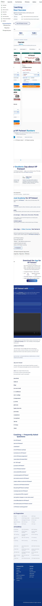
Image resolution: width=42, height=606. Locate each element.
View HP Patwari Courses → (22, 23)
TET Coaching (34, 537)
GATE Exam (34, 516)
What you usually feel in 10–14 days (10, 424)
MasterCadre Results (28, 137)
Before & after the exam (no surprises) (11, 418)
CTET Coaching (34, 540)
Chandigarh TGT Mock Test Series (16, 556)
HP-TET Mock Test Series (15, 559)
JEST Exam (32, 577)
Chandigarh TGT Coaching (15, 538)
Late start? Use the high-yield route (10, 404)
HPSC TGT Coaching (25, 537)
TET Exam (33, 522)
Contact (18, 580)
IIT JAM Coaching (15, 529)
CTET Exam (33, 523)
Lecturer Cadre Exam (35, 518)
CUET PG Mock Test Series (25, 546)
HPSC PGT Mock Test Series (15, 553)
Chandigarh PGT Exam (26, 520)
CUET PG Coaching (25, 529)
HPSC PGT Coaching (15, 534)
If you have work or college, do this (10, 401)
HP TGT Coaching (35, 534)
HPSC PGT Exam (15, 520)
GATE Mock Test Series (36, 546)
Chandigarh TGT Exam (16, 522)
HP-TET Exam (14, 523)
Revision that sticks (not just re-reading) (11, 395)
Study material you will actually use (10, 381)
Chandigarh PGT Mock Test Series (26, 553)
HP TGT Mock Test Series (35, 553)
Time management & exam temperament (12, 398)
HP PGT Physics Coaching (24, 532)
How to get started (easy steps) (10, 428)
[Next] (39, 149)
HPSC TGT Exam (24, 522)
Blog (17, 573)
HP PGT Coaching (15, 531)
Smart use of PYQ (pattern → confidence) (12, 391)
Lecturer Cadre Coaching (34, 532)
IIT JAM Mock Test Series (15, 546)
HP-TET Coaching (15, 540)
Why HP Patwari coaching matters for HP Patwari (13, 345)
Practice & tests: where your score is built (12, 388)
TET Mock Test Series (35, 555)
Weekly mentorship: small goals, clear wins (12, 408)
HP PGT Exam (14, 518)
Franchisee (18, 571)
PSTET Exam (24, 523)
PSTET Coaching (25, 540)
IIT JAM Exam (14, 516)
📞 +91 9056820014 (17, 248)
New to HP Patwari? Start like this (10, 421)
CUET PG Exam (24, 516)
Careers (18, 570)
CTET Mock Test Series (36, 558)
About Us (18, 568)
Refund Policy (19, 578)
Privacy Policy (19, 577)
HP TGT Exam (34, 520)
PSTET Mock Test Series (26, 558)
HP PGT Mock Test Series (15, 550)
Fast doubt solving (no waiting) (9, 385)
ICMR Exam (32, 575)
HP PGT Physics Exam (25, 518)
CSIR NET (31, 568)
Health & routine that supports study (10, 411)
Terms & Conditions (20, 575)
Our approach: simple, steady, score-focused (12, 362)
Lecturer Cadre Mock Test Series (35, 550)
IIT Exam (31, 570)
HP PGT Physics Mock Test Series (25, 550)
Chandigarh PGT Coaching (25, 535)
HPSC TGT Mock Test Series (25, 556)
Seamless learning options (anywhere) (11, 414)
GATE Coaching (34, 529)
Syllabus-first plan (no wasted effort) (11, 378)
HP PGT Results (19, 137)
